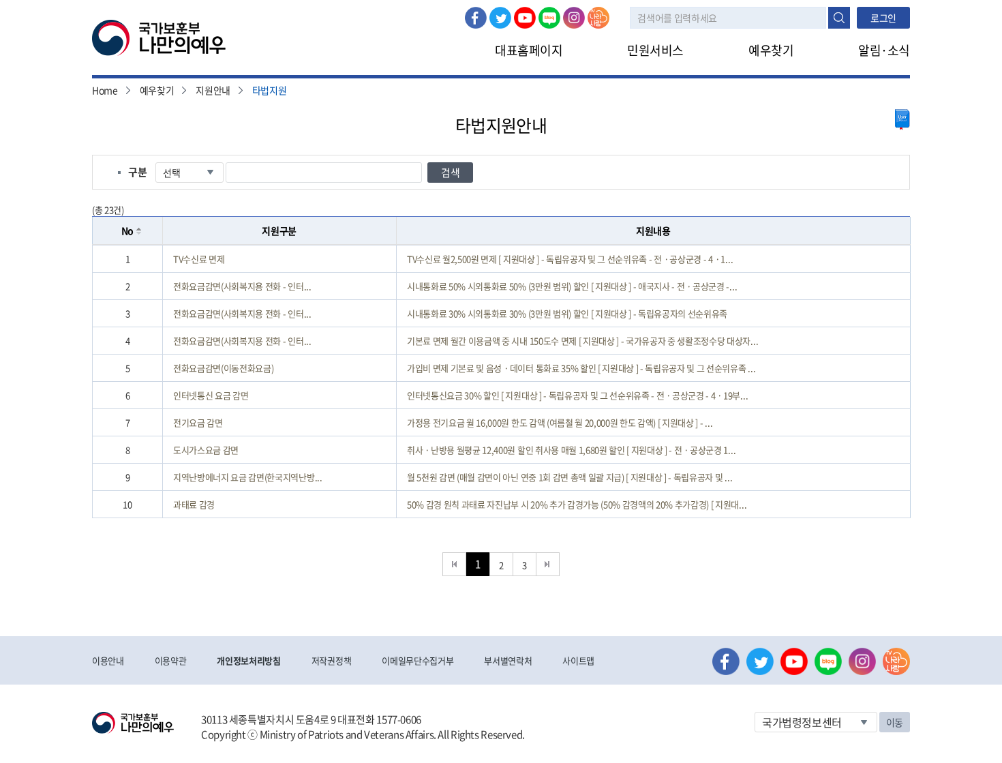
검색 (839, 18)
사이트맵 (578, 660)
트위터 (500, 18)
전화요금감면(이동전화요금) (223, 367)
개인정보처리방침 (248, 660)
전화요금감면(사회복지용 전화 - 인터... (242, 286)
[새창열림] (902, 119)
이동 (894, 722)
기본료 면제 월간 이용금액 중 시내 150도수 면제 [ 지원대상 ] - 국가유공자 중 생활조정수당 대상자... (582, 340)
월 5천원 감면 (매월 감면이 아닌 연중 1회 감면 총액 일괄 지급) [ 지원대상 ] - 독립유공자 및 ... (569, 476)
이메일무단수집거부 (417, 660)
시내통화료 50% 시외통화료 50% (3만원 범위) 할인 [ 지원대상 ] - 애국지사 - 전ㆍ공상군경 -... (572, 286)
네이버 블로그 (549, 18)
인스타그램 (574, 18)
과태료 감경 (194, 504)
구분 (137, 171)
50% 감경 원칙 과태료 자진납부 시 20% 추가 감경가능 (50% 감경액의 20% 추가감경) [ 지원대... (576, 504)
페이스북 (476, 18)
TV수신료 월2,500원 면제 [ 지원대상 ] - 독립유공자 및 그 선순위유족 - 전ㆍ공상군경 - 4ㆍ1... (570, 258)
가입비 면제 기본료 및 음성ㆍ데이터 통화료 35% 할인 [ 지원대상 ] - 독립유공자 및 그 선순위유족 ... (581, 367)
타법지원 (269, 90)
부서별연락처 (508, 660)
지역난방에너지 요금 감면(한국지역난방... (247, 476)
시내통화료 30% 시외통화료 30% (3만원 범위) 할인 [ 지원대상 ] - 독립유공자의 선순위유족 (567, 313)
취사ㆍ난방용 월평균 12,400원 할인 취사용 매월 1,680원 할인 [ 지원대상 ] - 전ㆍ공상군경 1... (571, 449)
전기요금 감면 (198, 422)
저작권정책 (331, 660)
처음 (454, 564)
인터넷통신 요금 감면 (210, 395)
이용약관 (171, 660)
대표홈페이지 (528, 50)
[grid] (501, 381)
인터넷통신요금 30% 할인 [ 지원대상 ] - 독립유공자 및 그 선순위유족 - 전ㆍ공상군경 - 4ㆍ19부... (577, 395)
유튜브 (525, 18)
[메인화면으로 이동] (159, 36)
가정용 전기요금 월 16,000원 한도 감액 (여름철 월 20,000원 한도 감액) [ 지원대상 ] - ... (559, 422)
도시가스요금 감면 (206, 449)
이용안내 (108, 660)
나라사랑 (598, 18)
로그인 (883, 18)
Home (105, 90)
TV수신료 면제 (198, 258)
